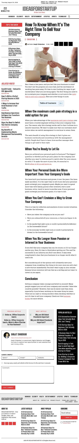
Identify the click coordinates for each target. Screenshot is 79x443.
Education (5, 93)
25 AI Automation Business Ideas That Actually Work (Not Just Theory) (15, 32)
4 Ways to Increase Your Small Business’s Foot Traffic (10, 105)
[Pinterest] (66, 44)
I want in (68, 417)
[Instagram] (15, 347)
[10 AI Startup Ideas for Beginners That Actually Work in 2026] (4, 40)
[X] (61, 44)
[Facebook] (56, 44)
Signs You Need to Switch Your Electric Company (10, 123)
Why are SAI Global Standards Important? (41, 321)
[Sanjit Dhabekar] (26, 44)
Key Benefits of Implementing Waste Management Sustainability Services (11, 133)
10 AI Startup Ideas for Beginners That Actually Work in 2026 (15, 41)
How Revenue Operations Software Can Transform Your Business (10, 115)
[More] (75, 44)
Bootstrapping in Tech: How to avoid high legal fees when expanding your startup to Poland (15, 63)
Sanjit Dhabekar (39, 44)
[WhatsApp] (71, 44)
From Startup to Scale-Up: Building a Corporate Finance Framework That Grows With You (15, 74)
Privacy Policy (66, 423)
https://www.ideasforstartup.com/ (21, 338)
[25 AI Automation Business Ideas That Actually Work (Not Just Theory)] (4, 31)
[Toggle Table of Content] (59, 103)
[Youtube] (14, 423)
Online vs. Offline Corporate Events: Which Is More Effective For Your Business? (14, 322)
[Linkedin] (19, 347)
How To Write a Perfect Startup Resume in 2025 (10, 97)
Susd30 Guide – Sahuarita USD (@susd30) (10, 90)
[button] (69, 16)
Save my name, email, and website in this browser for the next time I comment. (27, 363)
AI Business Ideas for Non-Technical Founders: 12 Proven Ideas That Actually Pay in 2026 (15, 51)
